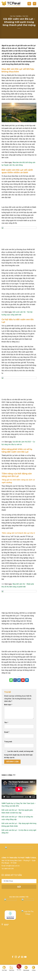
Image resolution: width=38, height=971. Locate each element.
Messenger (26, 970)
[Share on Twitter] (19, 680)
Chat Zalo (11, 970)
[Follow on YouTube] (25, 957)
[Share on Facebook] (15, 680)
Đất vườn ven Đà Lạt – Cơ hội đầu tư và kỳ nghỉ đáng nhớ (19, 831)
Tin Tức (25, 16)
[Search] (29, 3)
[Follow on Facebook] (13, 957)
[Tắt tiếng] (30, 797)
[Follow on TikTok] (19, 957)
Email (6, 732)
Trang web (8, 742)
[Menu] (34, 3)
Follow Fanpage (33, 970)
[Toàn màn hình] (34, 797)
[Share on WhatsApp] (11, 680)
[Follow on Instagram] (16, 957)
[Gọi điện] (19, 966)
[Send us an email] (22, 957)
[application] (19, 789)
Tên (6, 722)
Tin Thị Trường (16, 16)
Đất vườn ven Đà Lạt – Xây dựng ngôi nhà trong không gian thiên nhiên (19, 824)
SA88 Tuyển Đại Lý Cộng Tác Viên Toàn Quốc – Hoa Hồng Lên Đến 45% (19, 804)
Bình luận (8, 705)
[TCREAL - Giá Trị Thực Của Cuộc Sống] (11, 3)
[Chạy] (4, 797)
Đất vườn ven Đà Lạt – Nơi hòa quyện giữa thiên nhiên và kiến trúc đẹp (17, 811)
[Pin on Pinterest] (23, 680)
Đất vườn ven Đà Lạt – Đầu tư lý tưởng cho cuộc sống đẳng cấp (17, 818)
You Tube (4, 970)
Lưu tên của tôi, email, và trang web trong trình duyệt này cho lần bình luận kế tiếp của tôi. (18, 754)
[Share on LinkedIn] (27, 680)
